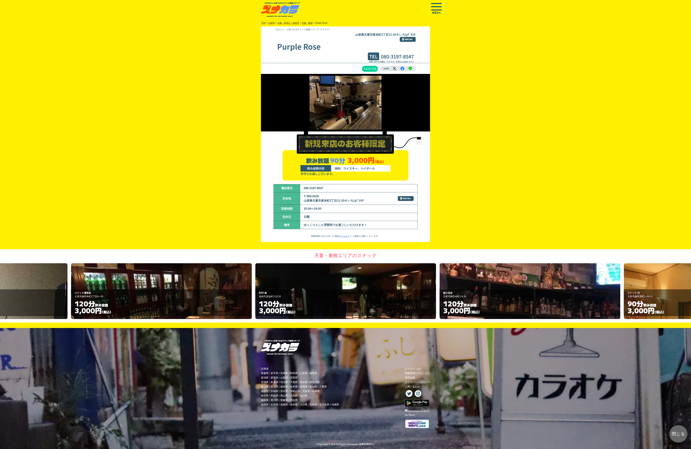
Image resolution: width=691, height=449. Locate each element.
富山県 (264, 386)
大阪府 (306, 391)
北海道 (264, 368)
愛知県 (313, 386)
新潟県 (264, 377)
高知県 (294, 400)
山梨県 (284, 377)
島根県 (274, 395)
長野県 (294, 377)
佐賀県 (274, 404)
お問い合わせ (412, 386)
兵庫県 (316, 391)
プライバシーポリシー (417, 382)
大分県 (303, 404)
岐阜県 (294, 386)
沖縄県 (335, 404)
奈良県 (284, 391)
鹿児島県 (324, 404)
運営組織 (410, 377)
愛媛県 (284, 400)
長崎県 (284, 404)
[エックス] (394, 68)
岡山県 (284, 395)
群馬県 (274, 377)
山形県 (303, 373)
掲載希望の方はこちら (417, 373)
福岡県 (264, 404)
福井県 (284, 386)
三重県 (323, 386)
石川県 (274, 386)
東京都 (303, 382)
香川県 (274, 400)
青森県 (264, 373)
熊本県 (294, 404)
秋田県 (294, 373)
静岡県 (303, 386)
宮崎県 (313, 404)
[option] (161, 291)
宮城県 (284, 373)
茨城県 (264, 382)
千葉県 (294, 382)
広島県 (294, 395)
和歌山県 (295, 391)
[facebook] (402, 68)
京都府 (274, 391)
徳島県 (264, 400)
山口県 (303, 395)
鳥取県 (264, 395)
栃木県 (274, 382)
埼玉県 (284, 382)
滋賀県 (264, 391)
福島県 (313, 373)
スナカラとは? (413, 368)
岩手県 (274, 373)
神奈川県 (315, 382)
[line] (410, 68)
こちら (344, 236)
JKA (333, 444)
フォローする (369, 68)
